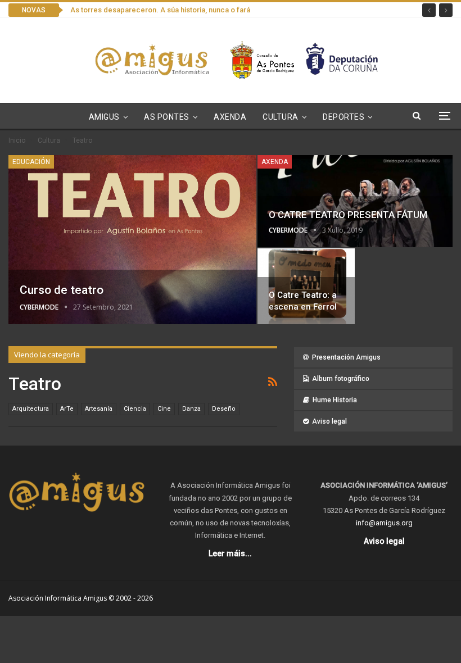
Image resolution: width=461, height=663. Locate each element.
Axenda (230, 116)
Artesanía (98, 408)
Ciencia (135, 408)
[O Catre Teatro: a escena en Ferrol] (305, 286)
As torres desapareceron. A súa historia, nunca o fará (160, 10)
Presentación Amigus (346, 357)
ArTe (67, 408)
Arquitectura (30, 408)
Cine (164, 408)
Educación (31, 162)
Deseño (224, 408)
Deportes (343, 116)
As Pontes (166, 116)
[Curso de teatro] (132, 240)
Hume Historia (335, 400)
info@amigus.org (384, 523)
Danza (191, 408)
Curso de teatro (61, 290)
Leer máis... (230, 553)
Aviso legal (329, 421)
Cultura (281, 116)
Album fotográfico (340, 379)
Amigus (104, 116)
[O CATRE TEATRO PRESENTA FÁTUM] (355, 201)
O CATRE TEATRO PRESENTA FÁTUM (348, 214)
